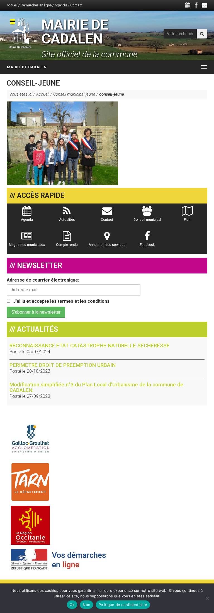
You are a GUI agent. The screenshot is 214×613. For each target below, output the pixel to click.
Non (86, 604)
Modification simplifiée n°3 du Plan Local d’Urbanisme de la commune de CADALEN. (96, 387)
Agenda (61, 5)
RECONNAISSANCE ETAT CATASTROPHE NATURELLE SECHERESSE (89, 345)
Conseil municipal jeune (74, 94)
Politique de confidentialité (123, 604)
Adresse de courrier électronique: (43, 280)
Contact (76, 5)
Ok (72, 604)
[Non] (207, 598)
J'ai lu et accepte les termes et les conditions (61, 301)
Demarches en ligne (36, 5)
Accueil (12, 5)
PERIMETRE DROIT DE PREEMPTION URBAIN (62, 365)
